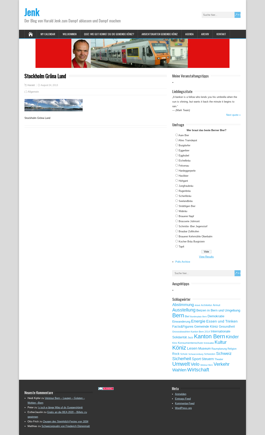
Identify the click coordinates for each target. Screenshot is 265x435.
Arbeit (197, 305)
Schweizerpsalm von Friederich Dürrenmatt (66, 426)
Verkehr (221, 364)
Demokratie (216, 316)
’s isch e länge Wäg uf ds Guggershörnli (60, 407)
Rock (175, 353)
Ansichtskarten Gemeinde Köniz (160, 34)
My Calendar (48, 34)
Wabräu (183, 211)
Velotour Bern (206, 365)
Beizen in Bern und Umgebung (218, 310)
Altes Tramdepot (187, 140)
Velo (195, 364)
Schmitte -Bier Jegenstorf (193, 226)
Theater (219, 359)
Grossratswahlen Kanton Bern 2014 (191, 331)
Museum (204, 348)
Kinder (232, 336)
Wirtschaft (198, 369)
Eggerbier (184, 150)
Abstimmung (183, 305)
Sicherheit (181, 358)
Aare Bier (183, 135)
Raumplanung (219, 348)
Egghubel (184, 155)
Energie (198, 321)
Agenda (189, 34)
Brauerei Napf (186, 216)
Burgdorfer (184, 145)
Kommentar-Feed (184, 403)
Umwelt (181, 364)
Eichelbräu (185, 160)
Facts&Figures (182, 326)
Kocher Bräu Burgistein (192, 241)
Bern (178, 315)
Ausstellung (184, 309)
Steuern (208, 359)
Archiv (205, 34)
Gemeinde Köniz (206, 326)
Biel (187, 316)
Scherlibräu (185, 196)
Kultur (221, 342)
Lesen (192, 348)
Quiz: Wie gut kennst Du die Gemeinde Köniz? (109, 34)
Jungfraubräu (186, 185)
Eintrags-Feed (183, 398)
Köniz (179, 348)
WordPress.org (183, 408)
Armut (216, 305)
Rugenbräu (185, 190)
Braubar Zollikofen (189, 231)
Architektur (206, 305)
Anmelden (180, 394)
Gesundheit (227, 326)
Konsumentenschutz (190, 342)
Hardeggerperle (187, 170)
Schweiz (224, 353)
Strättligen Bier (187, 206)
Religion (232, 348)
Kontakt (221, 34)
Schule (184, 354)
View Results (206, 256)
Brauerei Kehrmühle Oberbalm (195, 236)
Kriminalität (209, 343)
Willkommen (69, 34)
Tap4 (181, 246)
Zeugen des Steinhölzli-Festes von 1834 (65, 421)
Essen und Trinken (222, 321)
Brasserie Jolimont (189, 221)
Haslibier (183, 175)
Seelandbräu (186, 201)
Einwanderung (181, 321)
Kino (174, 343)
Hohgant (183, 180)
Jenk (31, 12)
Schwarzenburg (195, 354)
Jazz (190, 337)
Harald (31, 85)
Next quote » (233, 114)
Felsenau (184, 165)
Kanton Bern (209, 336)
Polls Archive (182, 261)
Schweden (209, 354)
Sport (196, 359)
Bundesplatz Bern (198, 316)
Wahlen (179, 370)
